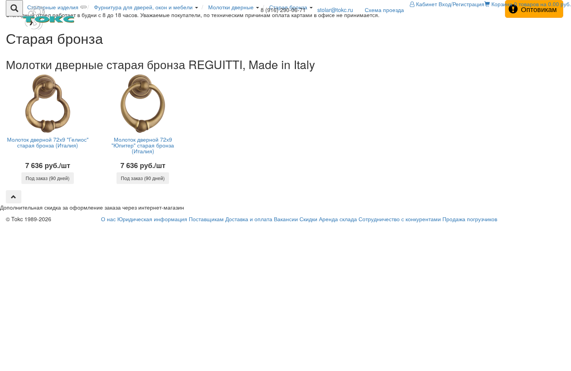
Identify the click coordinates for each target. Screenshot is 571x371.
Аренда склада (338, 219)
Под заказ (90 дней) (48, 178)
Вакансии (286, 219)
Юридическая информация (152, 219)
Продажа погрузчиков (469, 219)
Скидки (308, 219)
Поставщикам (206, 219)
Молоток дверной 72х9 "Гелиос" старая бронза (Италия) (48, 142)
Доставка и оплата (248, 219)
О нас (108, 219)
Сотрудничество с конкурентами (400, 219)
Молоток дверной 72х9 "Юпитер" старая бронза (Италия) (142, 145)
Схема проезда (384, 10)
